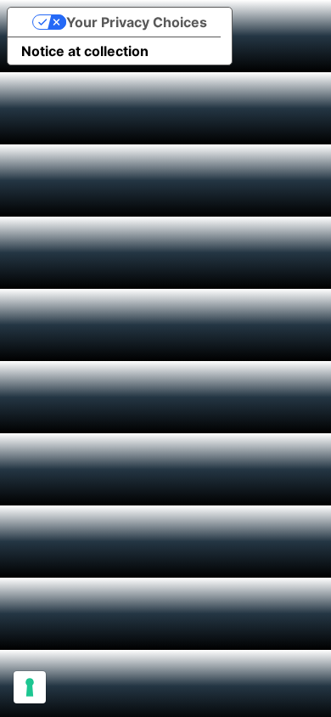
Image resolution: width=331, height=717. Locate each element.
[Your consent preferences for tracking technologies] (30, 687)
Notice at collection (85, 50)
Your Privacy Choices (136, 22)
